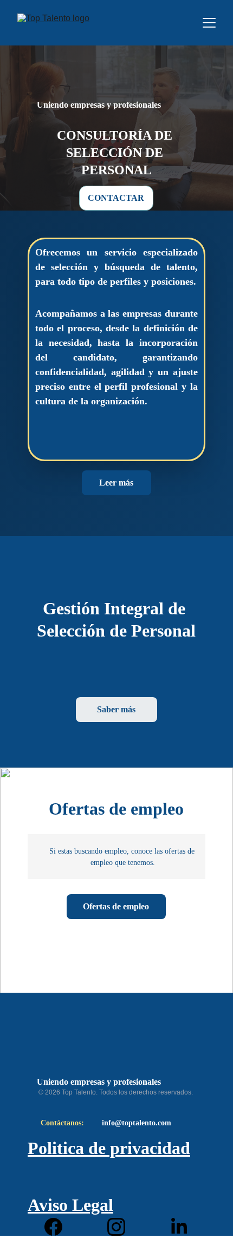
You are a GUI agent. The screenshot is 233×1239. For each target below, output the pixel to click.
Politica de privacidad (109, 1148)
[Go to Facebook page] (58, 1227)
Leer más (116, 482)
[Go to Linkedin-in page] (179, 1227)
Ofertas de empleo (116, 906)
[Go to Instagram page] (121, 1227)
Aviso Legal (70, 1205)
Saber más (116, 709)
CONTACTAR (116, 197)
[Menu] (209, 23)
